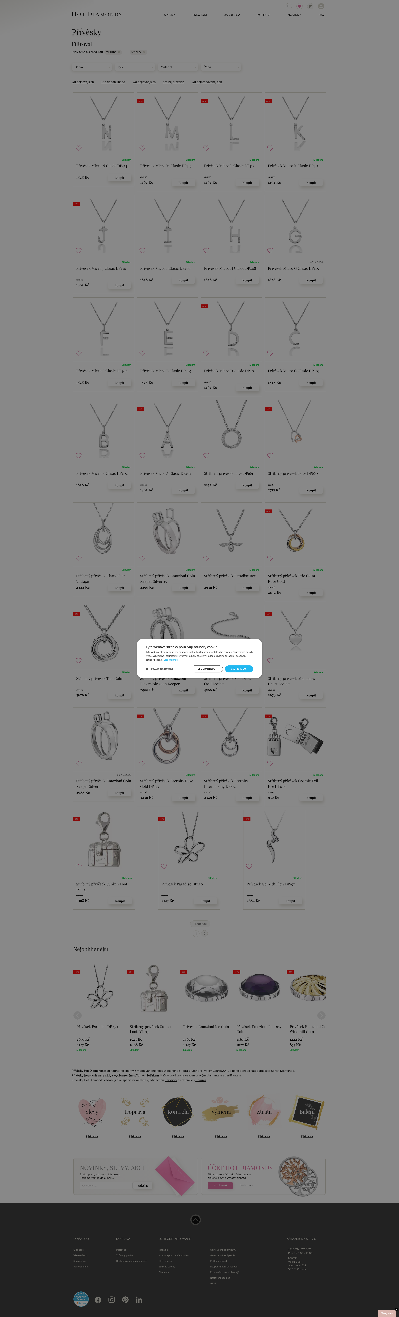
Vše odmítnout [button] (207, 668)
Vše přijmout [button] (239, 668)
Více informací (171, 660)
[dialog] (199, 658)
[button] (159, 669)
